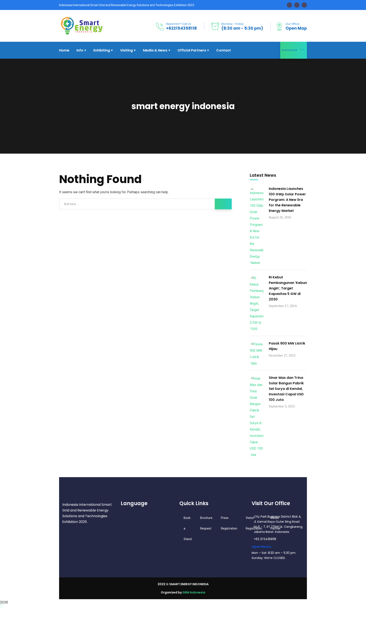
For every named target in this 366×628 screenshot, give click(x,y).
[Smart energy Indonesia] (81, 26)
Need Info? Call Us (178, 24)
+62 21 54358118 (265, 539)
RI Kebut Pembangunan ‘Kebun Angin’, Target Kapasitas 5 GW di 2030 (288, 288)
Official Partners (191, 50)
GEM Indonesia (193, 592)
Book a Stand (289, 50)
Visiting (126, 50)
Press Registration (229, 523)
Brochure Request (206, 523)
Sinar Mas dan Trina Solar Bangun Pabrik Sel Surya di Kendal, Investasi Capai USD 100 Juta (286, 388)
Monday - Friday (232, 24)
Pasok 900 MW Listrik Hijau (287, 346)
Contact (223, 50)
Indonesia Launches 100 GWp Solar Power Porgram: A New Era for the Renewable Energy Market (287, 199)
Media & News (155, 50)
